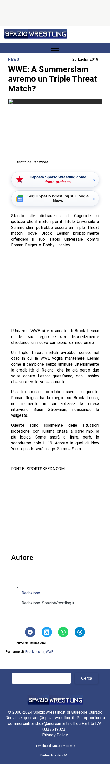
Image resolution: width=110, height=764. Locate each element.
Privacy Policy (55, 735)
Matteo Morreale (63, 746)
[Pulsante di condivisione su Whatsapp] (63, 632)
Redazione (30, 593)
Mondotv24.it (60, 755)
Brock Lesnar (34, 652)
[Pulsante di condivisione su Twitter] (47, 632)
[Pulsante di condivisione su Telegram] (80, 632)
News (13, 59)
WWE (49, 652)
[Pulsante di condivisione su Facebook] (30, 632)
